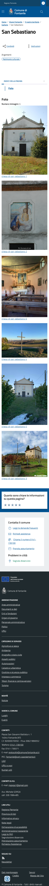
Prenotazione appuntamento (15, 840)
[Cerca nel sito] (40, 11)
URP (4, 761)
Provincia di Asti (9, 814)
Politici (4, 626)
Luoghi (5, 715)
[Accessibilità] (7, 879)
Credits (16, 875)
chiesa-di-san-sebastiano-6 (14, 318)
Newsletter (7, 861)
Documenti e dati (9, 609)
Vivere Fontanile (15, 22)
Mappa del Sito (37, 875)
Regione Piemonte (10, 3)
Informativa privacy (10, 818)
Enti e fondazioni (9, 613)
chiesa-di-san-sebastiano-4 (14, 359)
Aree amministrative (11, 604)
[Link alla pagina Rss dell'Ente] (3, 858)
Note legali (6, 822)
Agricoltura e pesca (10, 646)
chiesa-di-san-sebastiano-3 (14, 478)
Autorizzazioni (8, 663)
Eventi (4, 719)
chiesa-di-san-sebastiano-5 (14, 426)
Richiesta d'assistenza (12, 844)
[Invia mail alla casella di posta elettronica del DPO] (18, 785)
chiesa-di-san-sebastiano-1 (14, 176)
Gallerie (5, 24)
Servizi (32, 872)
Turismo (5, 685)
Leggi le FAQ (7, 834)
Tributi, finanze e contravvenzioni (16, 681)
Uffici (4, 631)
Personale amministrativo (13, 622)
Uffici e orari (7, 765)
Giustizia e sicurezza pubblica (14, 672)
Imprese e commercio (11, 676)
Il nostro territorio (32, 22)
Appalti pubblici (8, 659)
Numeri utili (7, 770)
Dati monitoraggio (10, 872)
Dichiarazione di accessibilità (14, 827)
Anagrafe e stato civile (12, 654)
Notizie (5, 700)
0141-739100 (16, 744)
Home (4, 22)
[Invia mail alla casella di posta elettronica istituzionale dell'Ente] (24, 752)
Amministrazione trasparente (15, 831)
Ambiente (6, 650)
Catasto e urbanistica (11, 668)
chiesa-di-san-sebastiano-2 (14, 251)
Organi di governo (10, 617)
